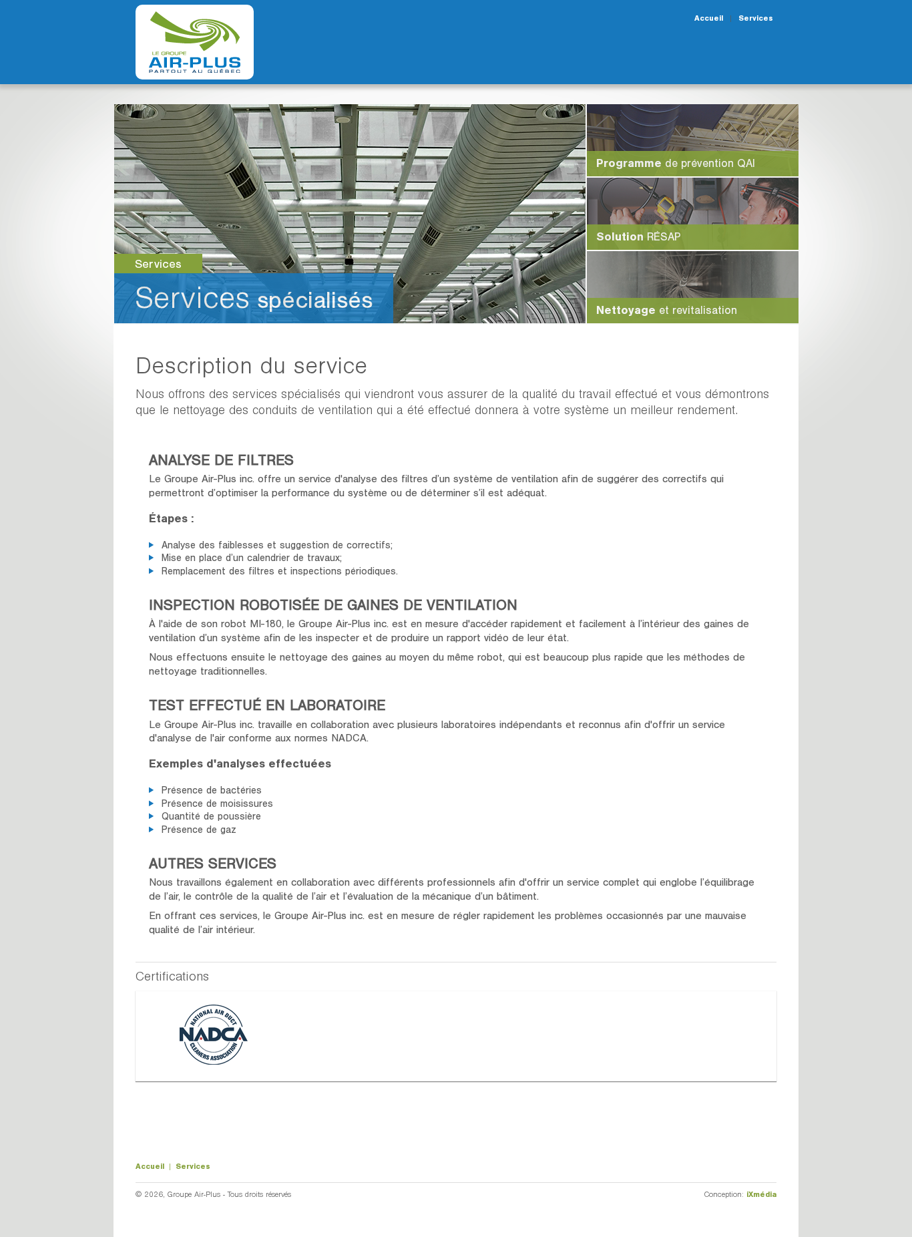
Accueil (708, 18)
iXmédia (761, 1194)
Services (755, 18)
